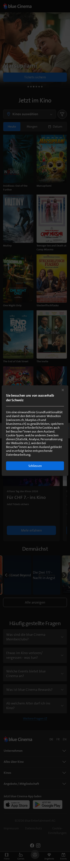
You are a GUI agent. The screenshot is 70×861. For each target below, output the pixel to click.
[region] (35, 430)
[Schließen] (63, 390)
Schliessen (35, 466)
